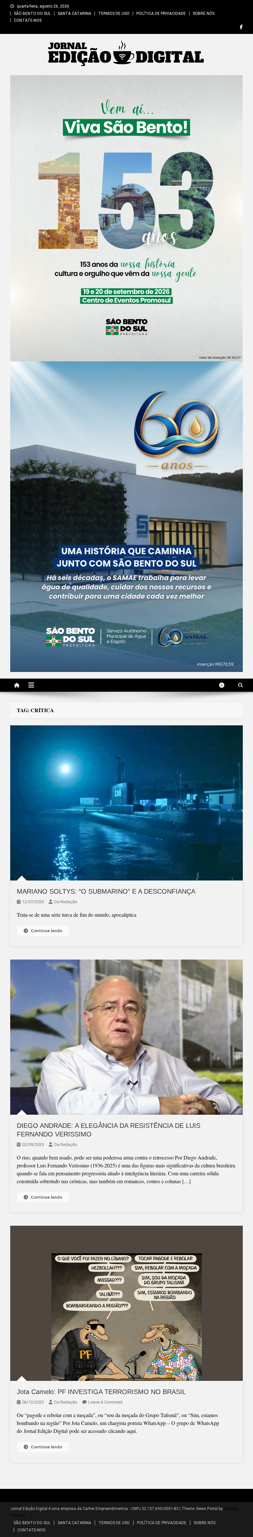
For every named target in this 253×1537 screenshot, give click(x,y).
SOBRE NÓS (203, 13)
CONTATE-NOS (28, 20)
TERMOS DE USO (113, 13)
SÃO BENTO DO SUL (32, 13)
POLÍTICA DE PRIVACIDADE (161, 13)
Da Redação (65, 901)
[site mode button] (225, 685)
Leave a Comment (105, 1402)
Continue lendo (46, 930)
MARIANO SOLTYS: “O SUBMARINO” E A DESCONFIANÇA (106, 891)
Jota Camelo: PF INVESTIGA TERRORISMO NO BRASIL (101, 1391)
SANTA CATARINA (74, 13)
